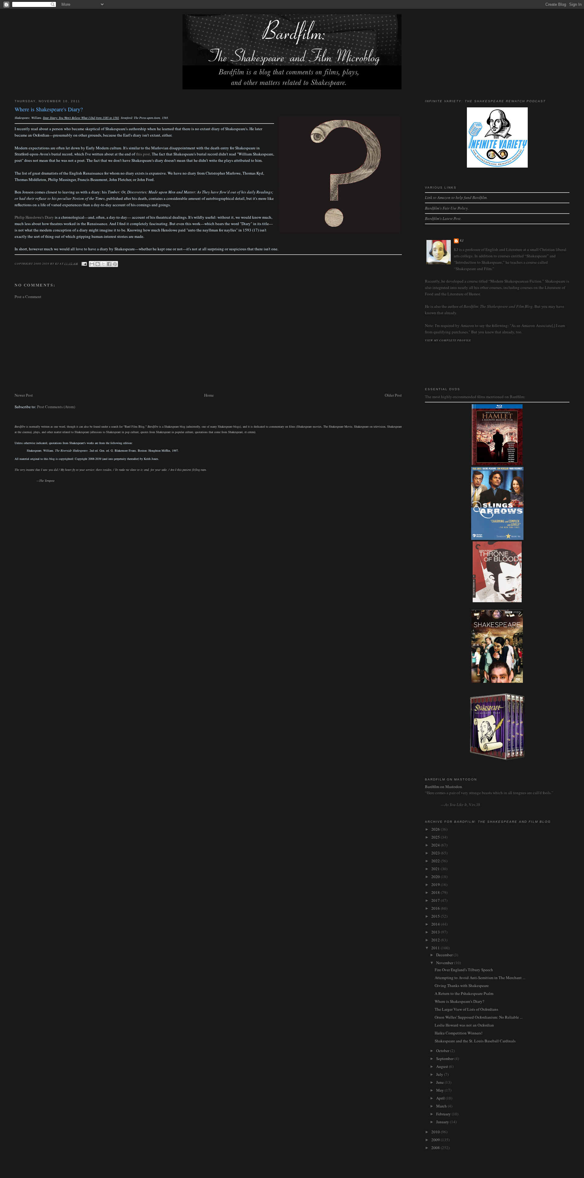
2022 (436, 861)
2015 (436, 916)
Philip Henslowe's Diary (34, 217)
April (441, 1098)
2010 (436, 1132)
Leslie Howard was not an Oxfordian (464, 1025)
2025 (436, 837)
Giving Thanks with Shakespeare (462, 985)
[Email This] (92, 264)
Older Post (393, 395)
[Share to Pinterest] (115, 264)
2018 (436, 892)
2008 (436, 1147)
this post (143, 154)
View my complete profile (448, 340)
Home (209, 395)
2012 (436, 940)
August (442, 1066)
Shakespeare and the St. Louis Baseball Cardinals (475, 1041)
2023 (436, 853)
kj (462, 240)
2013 (436, 932)
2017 (436, 900)
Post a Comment (28, 296)
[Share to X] (103, 264)
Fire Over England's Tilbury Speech (464, 969)
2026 (436, 829)
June (440, 1082)
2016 (436, 908)
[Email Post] (84, 263)
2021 (436, 868)
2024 (436, 845)
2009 (436, 1139)
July (440, 1074)
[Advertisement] (197, 345)
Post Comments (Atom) (56, 406)
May (440, 1090)
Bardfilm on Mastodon (443, 786)
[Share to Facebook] (109, 264)
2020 (436, 876)
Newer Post (24, 395)
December (445, 954)
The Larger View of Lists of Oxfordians (466, 1009)
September (445, 1058)
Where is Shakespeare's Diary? (459, 1001)
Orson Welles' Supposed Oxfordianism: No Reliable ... (479, 1017)
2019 (436, 884)
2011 (436, 947)
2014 (436, 924)
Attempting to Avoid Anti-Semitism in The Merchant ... (480, 977)
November (445, 962)
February (444, 1114)
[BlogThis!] (98, 264)
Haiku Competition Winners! (458, 1033)
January (443, 1121)
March (442, 1106)
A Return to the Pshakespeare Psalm (464, 993)
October (443, 1050)
